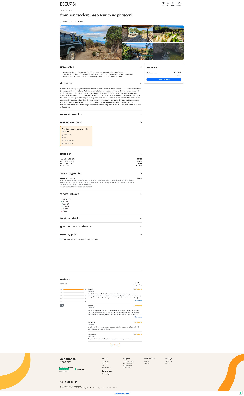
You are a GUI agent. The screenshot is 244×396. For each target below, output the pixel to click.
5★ (61, 289)
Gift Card (105, 363)
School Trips (106, 374)
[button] (173, 4)
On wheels (69, 10)
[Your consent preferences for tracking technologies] (240, 392)
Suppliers (147, 363)
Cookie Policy (127, 367)
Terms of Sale (127, 363)
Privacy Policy (127, 365)
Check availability (164, 79)
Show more (138, 300)
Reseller (146, 361)
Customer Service (128, 361)
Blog (103, 365)
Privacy (167, 363)
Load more (115, 345)
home (62, 10)
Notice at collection (122, 394)
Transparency (106, 367)
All (62, 305)
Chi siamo (105, 361)
